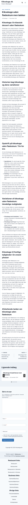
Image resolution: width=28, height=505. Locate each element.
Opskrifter (7, 9)
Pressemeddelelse (14, 493)
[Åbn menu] (25, 3)
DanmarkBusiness (14, 478)
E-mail (5, 425)
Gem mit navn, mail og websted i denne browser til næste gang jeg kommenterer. (13, 435)
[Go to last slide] (4, 375)
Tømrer (14, 499)
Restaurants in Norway (14, 472)
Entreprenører (14, 502)
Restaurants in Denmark (14, 469)
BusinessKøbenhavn (14, 481)
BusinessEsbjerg (14, 487)
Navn (4, 418)
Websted (5, 431)
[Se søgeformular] (22, 2)
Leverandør (14, 496)
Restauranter (14, 466)
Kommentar (5, 397)
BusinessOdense (14, 484)
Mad (3, 9)
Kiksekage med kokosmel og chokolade (6, 355)
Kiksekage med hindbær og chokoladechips (22, 355)
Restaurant (14, 463)
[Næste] (24, 375)
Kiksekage (5, 18)
